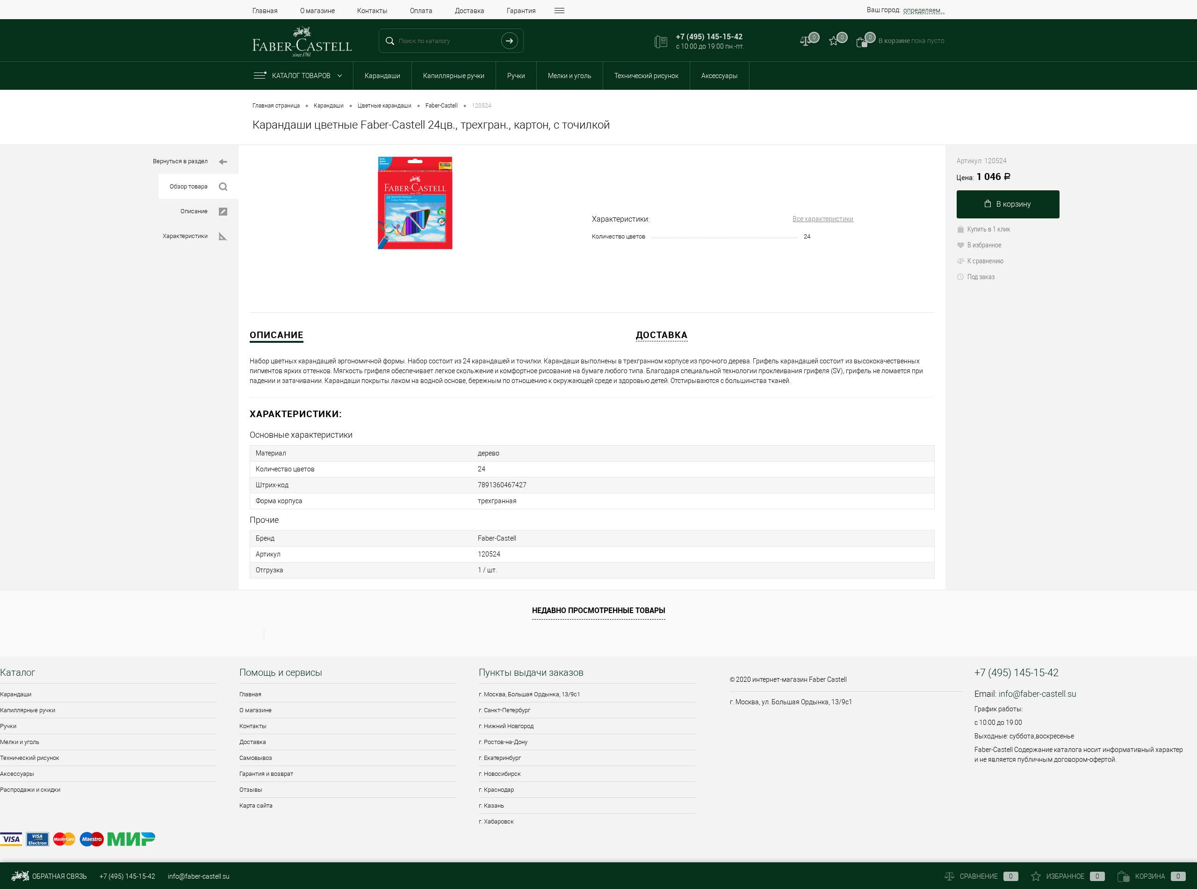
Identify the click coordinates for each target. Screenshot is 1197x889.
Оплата (421, 10)
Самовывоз (255, 757)
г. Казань (491, 805)
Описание (194, 211)
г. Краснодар (496, 789)
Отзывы (250, 789)
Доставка (469, 10)
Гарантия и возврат (266, 773)
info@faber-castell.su (1037, 694)
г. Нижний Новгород (506, 726)
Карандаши (382, 76)
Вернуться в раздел (180, 161)
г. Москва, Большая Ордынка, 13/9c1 (529, 694)
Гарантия (521, 10)
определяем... (924, 10)
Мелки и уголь (569, 76)
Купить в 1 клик (988, 228)
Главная (265, 10)
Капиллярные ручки (453, 76)
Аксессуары (719, 76)
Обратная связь (59, 876)
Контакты (372, 10)
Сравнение (986, 876)
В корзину (1013, 204)
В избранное (984, 244)
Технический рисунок (646, 76)
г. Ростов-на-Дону (503, 741)
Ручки (516, 76)
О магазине (317, 10)
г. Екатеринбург (500, 757)
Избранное (1072, 876)
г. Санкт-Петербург (504, 710)
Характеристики (185, 235)
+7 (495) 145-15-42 (127, 876)
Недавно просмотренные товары (598, 610)
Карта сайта (256, 805)
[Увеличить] (415, 203)
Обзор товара (189, 186)
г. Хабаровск (496, 821)
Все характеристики (823, 219)
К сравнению (985, 260)
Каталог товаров (302, 76)
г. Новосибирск (500, 773)
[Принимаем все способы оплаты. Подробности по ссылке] (359, 840)
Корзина (1157, 876)
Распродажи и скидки (30, 789)
